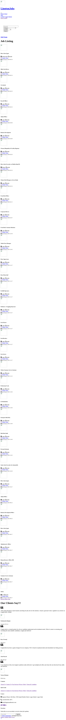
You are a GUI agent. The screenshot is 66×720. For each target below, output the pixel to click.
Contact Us (9, 684)
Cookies (6, 717)
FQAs (13, 717)
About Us (3, 684)
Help (10, 717)
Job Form (4, 37)
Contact (3, 16)
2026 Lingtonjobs (6, 715)
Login (6, 16)
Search (5, 31)
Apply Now (5, 58)
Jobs (2, 15)
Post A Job (3, 18)
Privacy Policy (22, 684)
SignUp (18, 714)
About (5, 14)
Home (2, 14)
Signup (10, 16)
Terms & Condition (31, 684)
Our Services (15, 684)
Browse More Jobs (5, 599)
